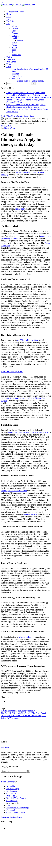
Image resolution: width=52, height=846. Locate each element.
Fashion (15, 33)
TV (7, 19)
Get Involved (11, 800)
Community (11, 810)
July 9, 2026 (6, 126)
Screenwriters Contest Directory (30, 81)
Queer (14, 45)
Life (8, 24)
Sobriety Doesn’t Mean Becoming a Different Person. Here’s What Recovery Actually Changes (27, 93)
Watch (9, 57)
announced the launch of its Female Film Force (28, 432)
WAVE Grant (12, 718)
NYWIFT (11, 715)
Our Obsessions (27, 116)
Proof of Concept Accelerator (28, 715)
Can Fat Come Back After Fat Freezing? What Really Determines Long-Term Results (25, 105)
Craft (3, 116)
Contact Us (11, 793)
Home (9, 14)
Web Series (11, 62)
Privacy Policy (12, 788)
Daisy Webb (9, 128)
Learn (8, 66)
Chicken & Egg (18, 713)
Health (14, 38)
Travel (14, 52)
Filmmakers (11, 59)
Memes (15, 26)
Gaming (15, 35)
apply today (20, 209)
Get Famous (11, 791)
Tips (8, 805)
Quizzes (15, 28)
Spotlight (15, 74)
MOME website (30, 514)
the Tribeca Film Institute (27, 340)
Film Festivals (13, 116)
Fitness (20, 40)
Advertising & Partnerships (17, 808)
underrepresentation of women (14, 490)
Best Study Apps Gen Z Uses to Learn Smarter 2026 (28, 97)
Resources (16, 78)
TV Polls (10, 21)
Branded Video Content (16, 798)
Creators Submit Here (15, 812)
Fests (8, 64)
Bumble (8, 713)
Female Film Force (33, 713)
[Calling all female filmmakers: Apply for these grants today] (19, 742)
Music (14, 43)
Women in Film (25, 637)
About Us (10, 786)
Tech (14, 50)
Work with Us (12, 796)
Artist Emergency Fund (12, 371)
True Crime (16, 54)
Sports (14, 47)
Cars (14, 31)
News (8, 16)
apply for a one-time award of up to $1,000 (23, 398)
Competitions (17, 76)
